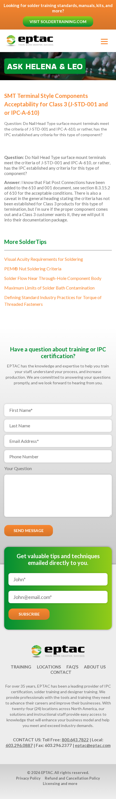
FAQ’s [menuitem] (72, 666)
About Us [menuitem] (95, 666)
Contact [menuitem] (61, 672)
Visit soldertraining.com (58, 21)
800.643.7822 (75, 739)
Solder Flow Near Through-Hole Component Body (52, 278)
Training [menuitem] (21, 666)
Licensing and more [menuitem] (60, 783)
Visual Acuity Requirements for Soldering (43, 259)
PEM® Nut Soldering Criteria (32, 268)
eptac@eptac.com (93, 745)
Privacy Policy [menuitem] (28, 778)
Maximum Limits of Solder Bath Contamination (49, 287)
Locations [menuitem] (49, 666)
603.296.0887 (19, 745)
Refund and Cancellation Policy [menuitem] (72, 778)
